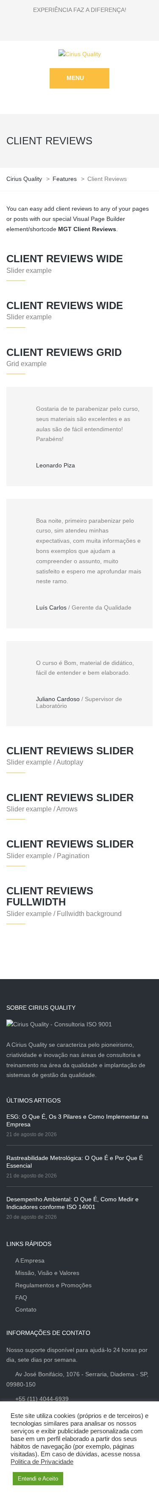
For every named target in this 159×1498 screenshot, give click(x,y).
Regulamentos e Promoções (53, 1285)
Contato (25, 1309)
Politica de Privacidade (42, 1461)
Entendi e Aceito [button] (38, 1478)
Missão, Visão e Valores (47, 1272)
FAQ (21, 1297)
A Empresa (30, 1260)
